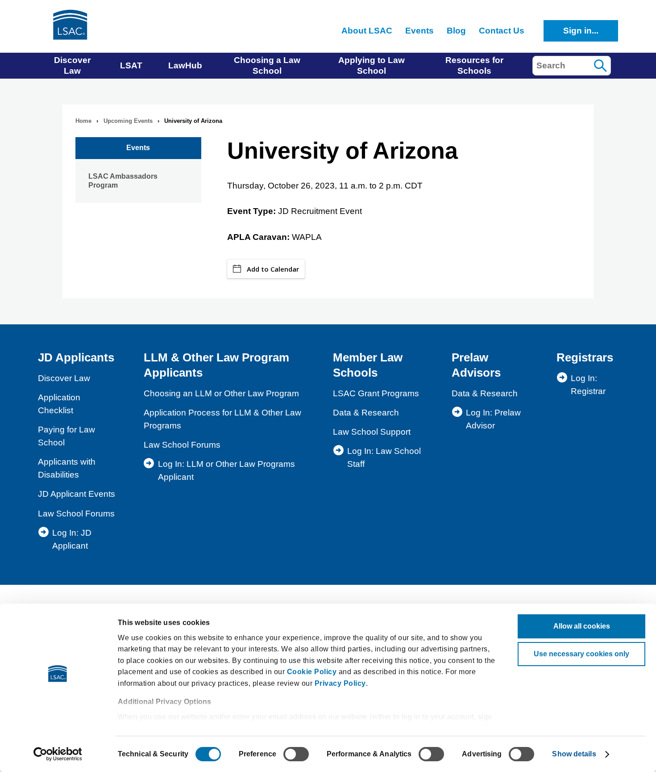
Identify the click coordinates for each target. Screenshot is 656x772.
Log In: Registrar (588, 384)
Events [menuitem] (419, 30)
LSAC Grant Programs (376, 393)
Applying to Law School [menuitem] (371, 65)
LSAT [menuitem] (131, 65)
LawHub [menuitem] (185, 65)
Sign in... (580, 30)
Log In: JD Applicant (71, 539)
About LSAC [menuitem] (366, 30)
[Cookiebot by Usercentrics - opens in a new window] (58, 754)
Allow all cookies (581, 626)
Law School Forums (76, 513)
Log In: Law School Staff (384, 457)
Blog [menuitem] (456, 30)
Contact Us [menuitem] (501, 30)
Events (138, 147)
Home (83, 120)
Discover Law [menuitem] (72, 65)
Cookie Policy (312, 672)
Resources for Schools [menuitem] (474, 65)
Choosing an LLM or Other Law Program (221, 393)
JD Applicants (76, 357)
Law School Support (372, 431)
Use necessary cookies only (581, 654)
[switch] (296, 754)
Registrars (584, 357)
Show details (574, 754)
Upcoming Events (128, 120)
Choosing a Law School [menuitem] (267, 65)
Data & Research (366, 412)
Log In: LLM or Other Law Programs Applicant (226, 470)
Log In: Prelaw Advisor (493, 419)
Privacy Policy (340, 683)
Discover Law (64, 378)
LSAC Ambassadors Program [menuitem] (123, 180)
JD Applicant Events (76, 494)
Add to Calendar (273, 268)
